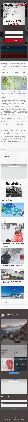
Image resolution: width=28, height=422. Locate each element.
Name (6, 30)
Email (6, 34)
